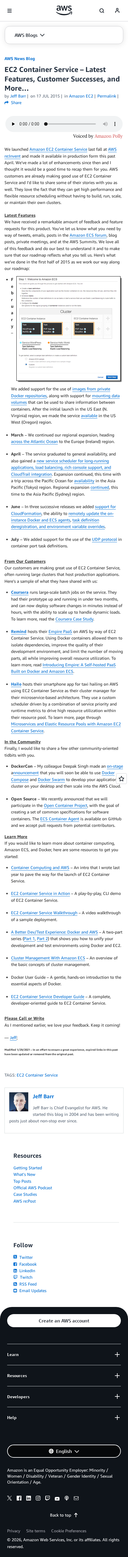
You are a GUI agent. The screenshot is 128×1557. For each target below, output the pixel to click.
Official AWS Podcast (32, 1187)
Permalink (106, 95)
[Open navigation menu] (9, 10)
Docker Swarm (51, 779)
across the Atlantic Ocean (34, 441)
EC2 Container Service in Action (40, 893)
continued (99, 487)
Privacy (13, 1530)
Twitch (25, 1277)
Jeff (13, 1037)
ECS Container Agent (59, 818)
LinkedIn (26, 1270)
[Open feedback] (121, 778)
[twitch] (47, 1499)
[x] (9, 1499)
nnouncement (26, 772)
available (89, 415)
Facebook (27, 1264)
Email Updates (32, 1290)
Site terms (35, 1530)
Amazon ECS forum (88, 235)
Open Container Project (65, 805)
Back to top (60, 1514)
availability (84, 480)
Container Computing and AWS (40, 867)
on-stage (115, 766)
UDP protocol (104, 539)
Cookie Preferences (68, 1530)
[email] (76, 1499)
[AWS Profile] (117, 11)
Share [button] (15, 102)
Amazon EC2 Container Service (58, 149)
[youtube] (57, 1499)
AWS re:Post (24, 1201)
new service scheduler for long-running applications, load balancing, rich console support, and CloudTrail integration (61, 467)
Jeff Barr (18, 95)
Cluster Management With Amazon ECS (48, 957)
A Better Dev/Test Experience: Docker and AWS (54, 931)
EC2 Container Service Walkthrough (44, 912)
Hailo (16, 683)
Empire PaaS (60, 631)
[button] (29, 35)
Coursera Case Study (74, 618)
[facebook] (19, 1499)
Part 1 (29, 938)
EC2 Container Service (37, 1074)
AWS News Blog (19, 58)
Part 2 (42, 938)
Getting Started (27, 1167)
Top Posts (22, 1181)
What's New (24, 1174)
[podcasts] (66, 1499)
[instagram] (38, 1499)
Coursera (20, 592)
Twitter (25, 1257)
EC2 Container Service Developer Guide (47, 996)
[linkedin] (28, 1499)
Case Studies (25, 1194)
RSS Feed (27, 1283)
